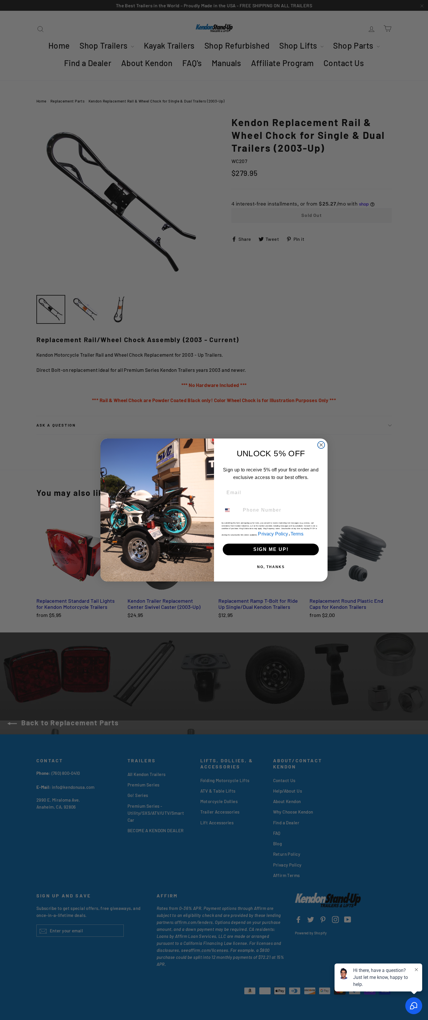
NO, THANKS (271, 567)
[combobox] (231, 510)
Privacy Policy (273, 533)
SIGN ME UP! (271, 549)
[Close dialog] (321, 444)
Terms (297, 533)
